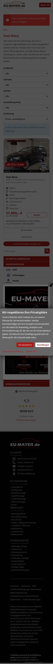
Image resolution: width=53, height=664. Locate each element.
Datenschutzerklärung (12, 351)
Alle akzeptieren (25, 345)
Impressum (31, 351)
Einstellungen (43, 345)
